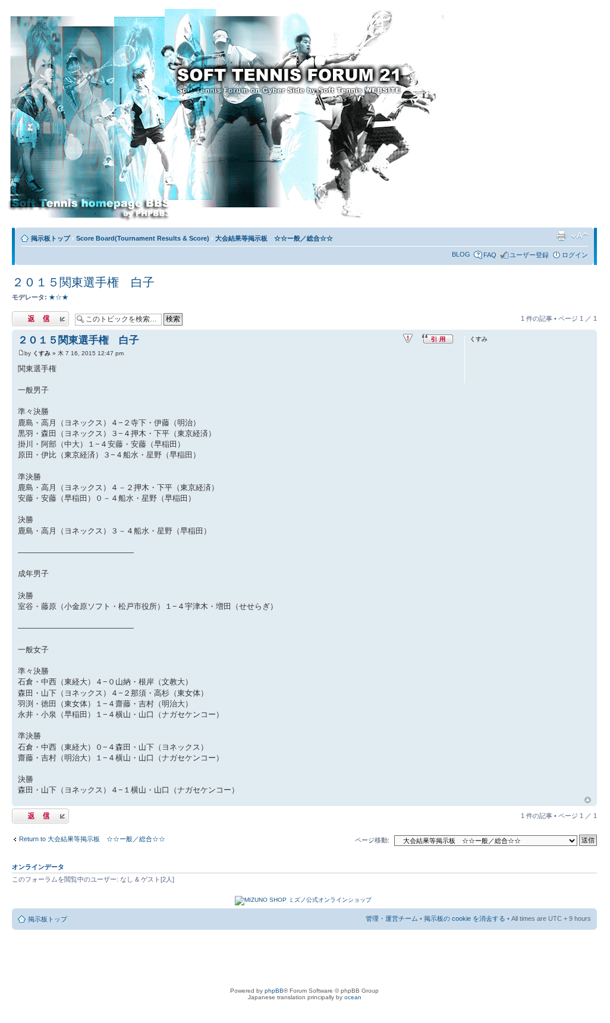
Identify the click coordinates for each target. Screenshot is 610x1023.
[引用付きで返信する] (438, 339)
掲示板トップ (50, 238)
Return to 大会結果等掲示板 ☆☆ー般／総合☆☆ (92, 838)
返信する (25, 315)
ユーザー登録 (529, 254)
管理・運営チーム (392, 918)
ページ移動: (372, 840)
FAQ (489, 254)
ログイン (575, 254)
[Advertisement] (528, 117)
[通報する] (408, 339)
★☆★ (58, 297)
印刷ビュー (561, 236)
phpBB (274, 990)
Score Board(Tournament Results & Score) (142, 238)
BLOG (461, 254)
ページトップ (587, 800)
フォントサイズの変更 (579, 236)
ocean (352, 997)
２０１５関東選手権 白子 (83, 282)
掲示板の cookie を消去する (464, 918)
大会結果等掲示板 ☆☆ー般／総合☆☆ (274, 238)
